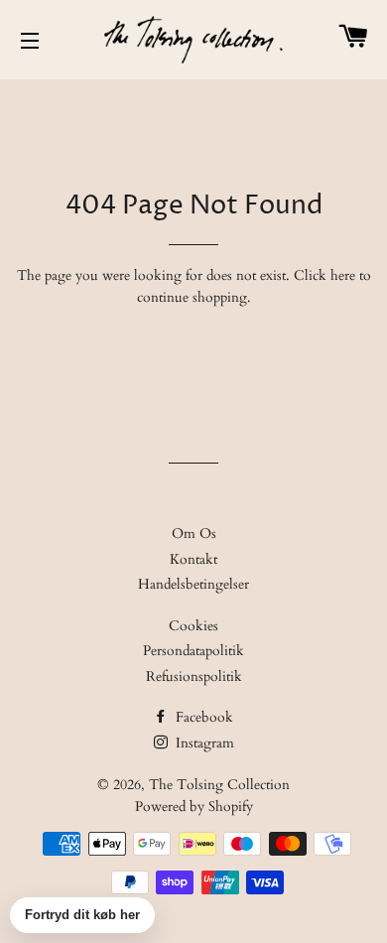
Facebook (202, 717)
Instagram (203, 743)
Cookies (193, 625)
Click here (324, 275)
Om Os (194, 533)
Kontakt (193, 559)
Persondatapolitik (193, 650)
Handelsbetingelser (193, 584)
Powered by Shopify (194, 806)
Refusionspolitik (194, 676)
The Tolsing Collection (219, 784)
